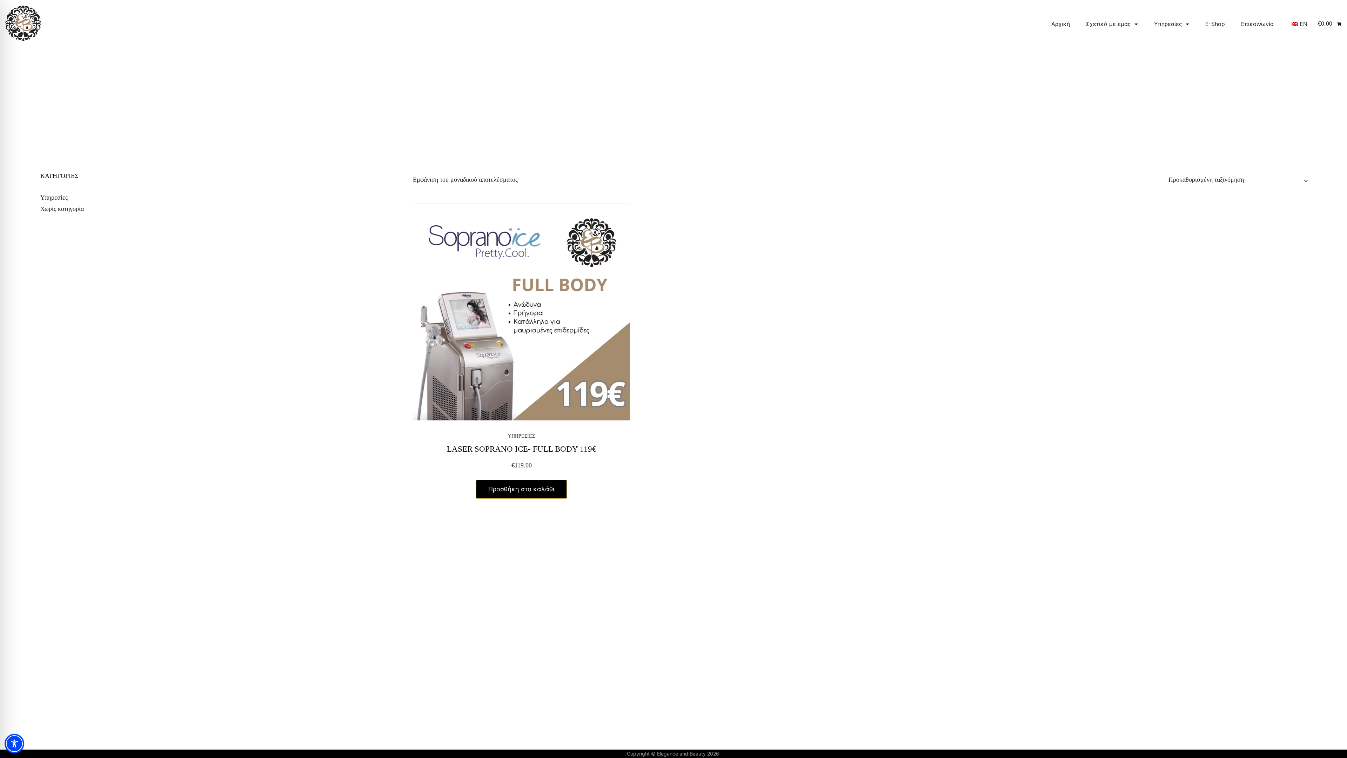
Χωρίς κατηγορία (62, 208)
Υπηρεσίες (1168, 23)
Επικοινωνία (1257, 23)
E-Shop (1215, 23)
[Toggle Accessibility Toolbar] (14, 743)
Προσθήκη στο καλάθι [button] (521, 489)
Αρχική (1060, 23)
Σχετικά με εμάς (1108, 23)
